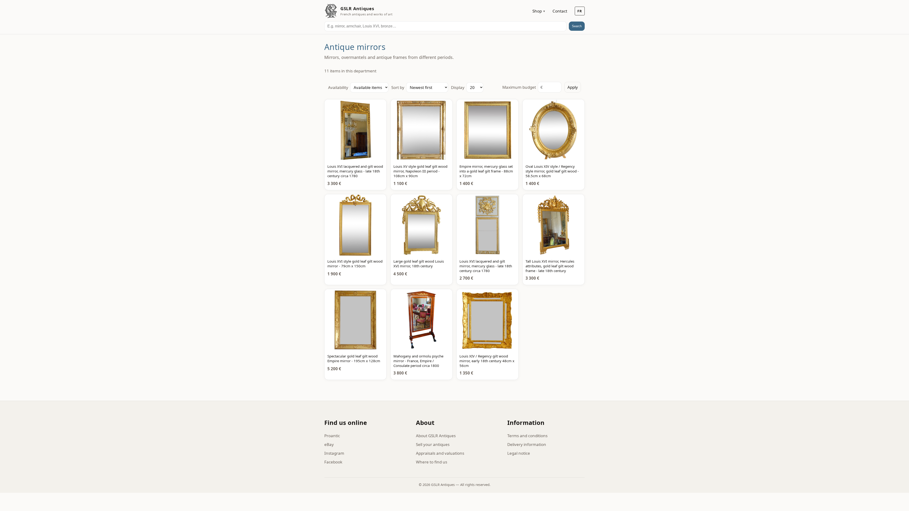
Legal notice (518, 453)
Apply (572, 87)
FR (579, 11)
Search (577, 26)
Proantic (332, 435)
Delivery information (526, 444)
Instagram (334, 453)
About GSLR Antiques (436, 435)
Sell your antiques (433, 444)
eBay (329, 444)
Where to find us (431, 462)
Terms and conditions (527, 435)
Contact (560, 11)
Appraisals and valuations (440, 453)
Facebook (333, 462)
